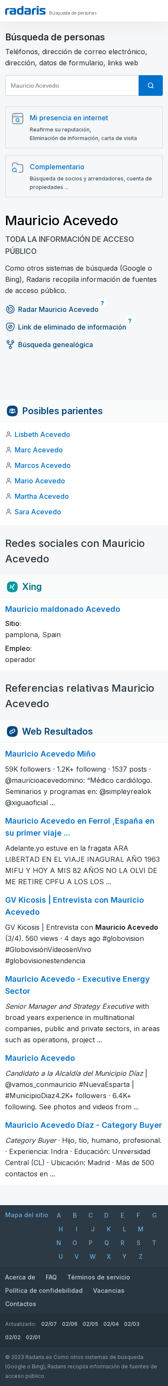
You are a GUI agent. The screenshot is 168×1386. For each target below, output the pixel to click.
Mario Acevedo (40, 480)
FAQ (51, 1277)
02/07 (49, 1324)
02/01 (33, 1337)
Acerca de (20, 1277)
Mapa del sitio (26, 1214)
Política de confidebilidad (44, 1290)
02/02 (13, 1337)
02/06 (70, 1324)
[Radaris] (25, 10)
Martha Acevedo (42, 496)
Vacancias (108, 1290)
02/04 (111, 1324)
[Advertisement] (84, 380)
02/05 (90, 1324)
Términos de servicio (98, 1277)
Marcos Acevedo (43, 465)
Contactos (20, 1303)
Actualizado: (20, 1324)
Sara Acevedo (38, 511)
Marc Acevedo (39, 450)
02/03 (132, 1324)
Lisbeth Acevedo (42, 434)
